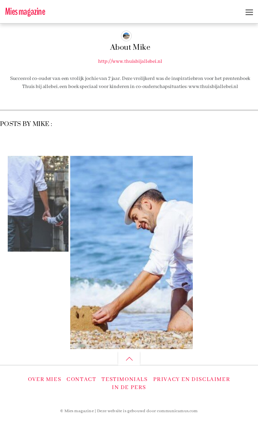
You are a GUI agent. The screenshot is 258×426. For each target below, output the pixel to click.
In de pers (129, 387)
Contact (81, 379)
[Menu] (249, 12)
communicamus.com (177, 411)
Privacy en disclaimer (191, 379)
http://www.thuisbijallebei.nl (130, 61)
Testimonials (124, 379)
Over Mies (44, 379)
